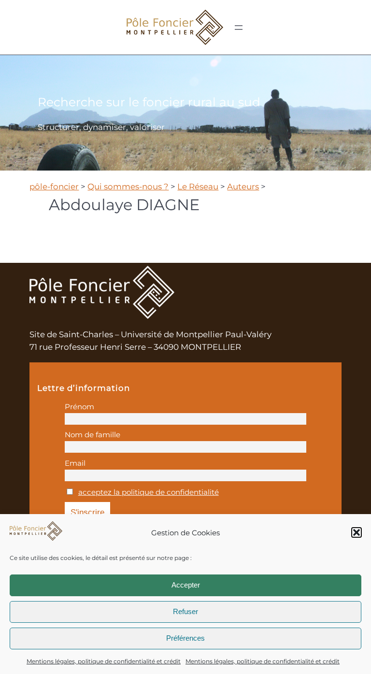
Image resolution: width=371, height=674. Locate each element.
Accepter (185, 585)
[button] (356, 532)
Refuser (185, 611)
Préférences (185, 638)
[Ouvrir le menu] (238, 27)
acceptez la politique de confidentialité (148, 492)
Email (75, 463)
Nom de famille (92, 434)
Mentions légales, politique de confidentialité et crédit (104, 661)
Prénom (79, 406)
